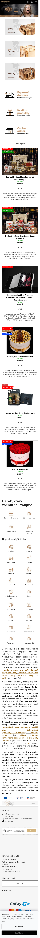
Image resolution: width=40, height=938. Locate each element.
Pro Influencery (7, 871)
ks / (19, 886)
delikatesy (20, 735)
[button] (3, 10)
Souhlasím (19, 933)
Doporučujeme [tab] (19, 139)
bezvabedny (9, 823)
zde (3, 921)
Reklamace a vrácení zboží (11, 874)
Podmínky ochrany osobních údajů (13, 864)
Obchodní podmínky (9, 862)
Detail (19, 183)
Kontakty (5, 867)
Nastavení (19, 926)
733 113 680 (9, 819)
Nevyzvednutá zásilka (9, 869)
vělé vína (18, 733)
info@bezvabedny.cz (12, 816)
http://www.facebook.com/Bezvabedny (18, 821)
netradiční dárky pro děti (21, 670)
